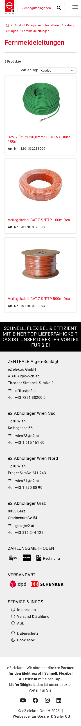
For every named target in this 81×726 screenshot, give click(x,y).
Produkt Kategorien (28, 25)
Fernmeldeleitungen (36, 31)
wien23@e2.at (27, 436)
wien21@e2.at (27, 481)
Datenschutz (27, 633)
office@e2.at (26, 391)
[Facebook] (35, 700)
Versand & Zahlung (33, 616)
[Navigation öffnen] (75, 7)
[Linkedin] (58, 700)
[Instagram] (47, 700)
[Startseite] (8, 14)
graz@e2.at (24, 526)
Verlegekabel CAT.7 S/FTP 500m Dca (39, 299)
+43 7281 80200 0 (30, 397)
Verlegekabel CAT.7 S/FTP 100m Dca (39, 220)
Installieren (53, 25)
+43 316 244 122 (29, 532)
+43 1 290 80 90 (28, 487)
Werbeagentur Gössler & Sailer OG (41, 716)
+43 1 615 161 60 (30, 442)
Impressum (26, 610)
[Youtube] (23, 700)
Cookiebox (26, 640)
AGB (20, 623)
